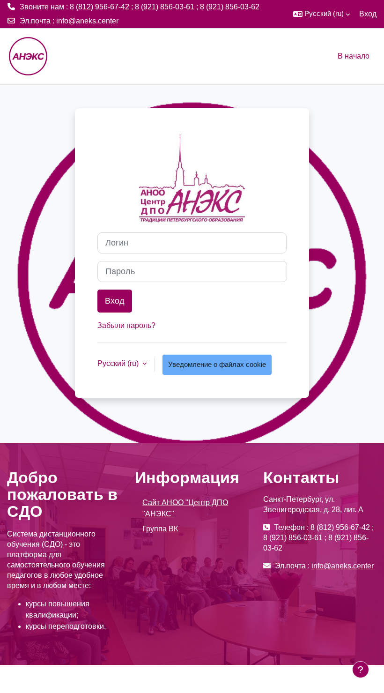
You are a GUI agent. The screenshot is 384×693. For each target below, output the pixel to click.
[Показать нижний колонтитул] (360, 669)
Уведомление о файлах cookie (217, 364)
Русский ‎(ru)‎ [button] (118, 363)
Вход (368, 14)
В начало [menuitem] (353, 56)
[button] (321, 14)
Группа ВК (160, 529)
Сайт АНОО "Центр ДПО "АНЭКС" (185, 508)
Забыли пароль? (126, 325)
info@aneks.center (87, 21)
